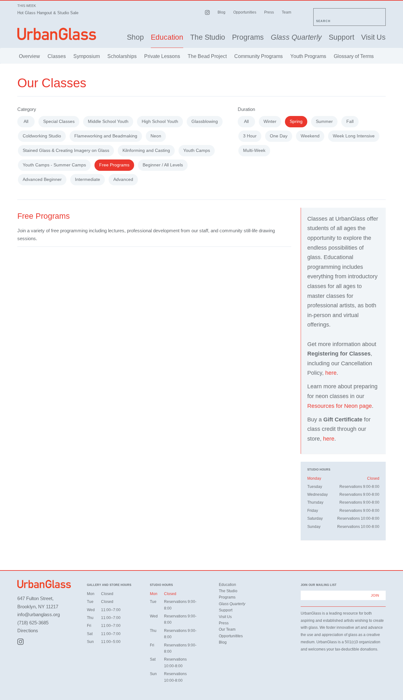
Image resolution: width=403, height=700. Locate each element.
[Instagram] (20, 642)
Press (269, 12)
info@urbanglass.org (38, 614)
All (26, 121)
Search (323, 21)
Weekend (310, 135)
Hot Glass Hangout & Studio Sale (47, 12)
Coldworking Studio (42, 135)
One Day (278, 135)
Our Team (227, 629)
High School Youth (160, 121)
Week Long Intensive (354, 135)
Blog (221, 12)
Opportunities (244, 12)
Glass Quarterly (296, 37)
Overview (29, 56)
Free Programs (114, 164)
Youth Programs (308, 56)
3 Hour (250, 135)
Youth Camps (196, 150)
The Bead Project (207, 56)
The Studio (207, 37)
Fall (350, 121)
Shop (135, 37)
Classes (57, 56)
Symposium (86, 56)
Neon (155, 135)
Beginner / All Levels (163, 164)
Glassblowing (204, 121)
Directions (27, 630)
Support (341, 37)
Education (167, 37)
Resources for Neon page (339, 406)
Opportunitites (231, 636)
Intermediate (87, 179)
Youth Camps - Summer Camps (54, 164)
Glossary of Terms (354, 56)
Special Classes (59, 121)
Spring (296, 121)
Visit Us (373, 37)
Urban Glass (56, 34)
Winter (270, 121)
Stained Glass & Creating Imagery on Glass (66, 150)
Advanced (123, 179)
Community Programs (258, 56)
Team (286, 12)
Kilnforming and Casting (146, 150)
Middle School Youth (108, 121)
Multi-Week (254, 150)
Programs (248, 37)
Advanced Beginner (42, 179)
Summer (324, 121)
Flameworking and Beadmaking (105, 135)
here (331, 373)
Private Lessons (162, 56)
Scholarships (122, 56)
